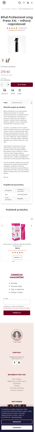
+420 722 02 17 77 (16, 359)
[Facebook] (14, 363)
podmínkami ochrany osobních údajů (17, 308)
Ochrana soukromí (16, 390)
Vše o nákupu (16, 379)
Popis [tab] (5, 103)
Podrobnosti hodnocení (17, 30)
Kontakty (17, 386)
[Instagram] (19, 363)
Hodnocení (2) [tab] (17, 103)
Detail (16, 257)
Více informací (16, 417)
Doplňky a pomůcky (20, 190)
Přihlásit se (17, 313)
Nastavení (17, 422)
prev (2, 225)
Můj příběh (16, 383)
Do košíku (23, 85)
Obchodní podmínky (17, 388)
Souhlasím (17, 428)
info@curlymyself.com (16, 357)
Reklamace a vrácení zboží (17, 381)
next (31, 225)
